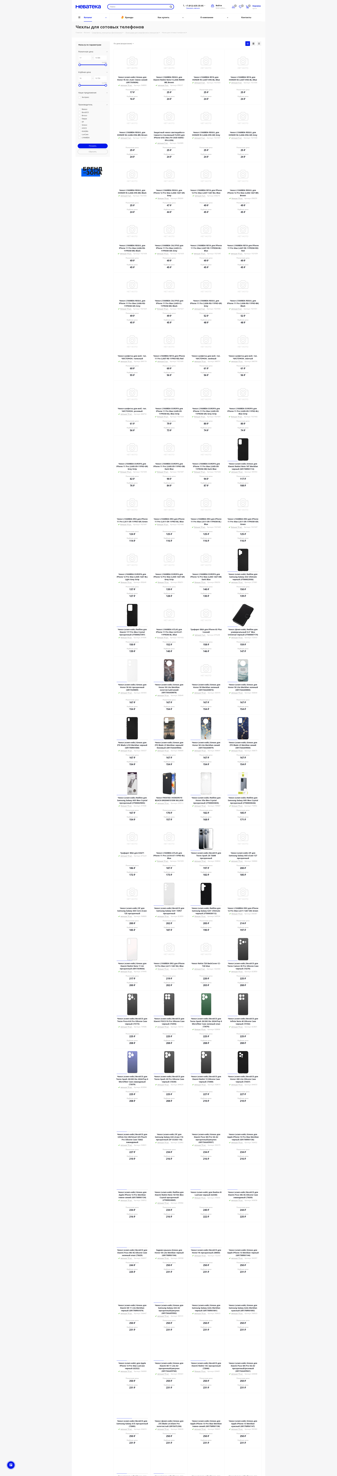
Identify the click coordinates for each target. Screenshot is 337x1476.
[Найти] (171, 6)
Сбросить (93, 151)
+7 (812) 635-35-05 (195, 5)
